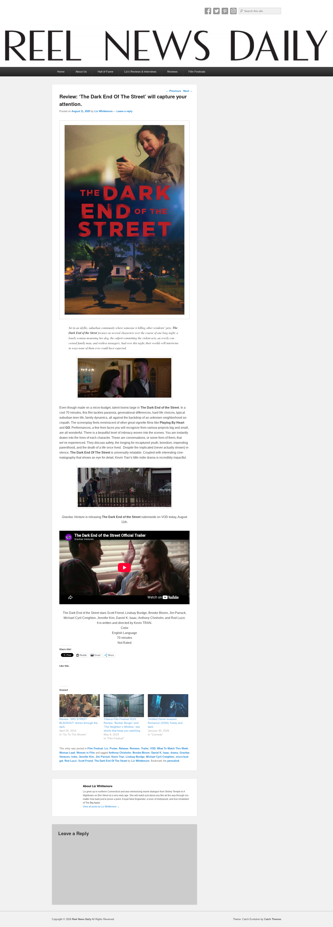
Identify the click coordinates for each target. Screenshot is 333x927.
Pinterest (225, 11)
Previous (173, 90)
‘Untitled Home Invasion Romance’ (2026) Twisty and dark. (165, 722)
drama (174, 752)
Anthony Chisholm (120, 752)
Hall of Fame (105, 71)
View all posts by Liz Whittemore (101, 806)
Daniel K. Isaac (160, 752)
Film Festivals (196, 71)
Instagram (233, 11)
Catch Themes (272, 919)
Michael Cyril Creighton (160, 756)
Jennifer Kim (86, 756)
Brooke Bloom (141, 752)
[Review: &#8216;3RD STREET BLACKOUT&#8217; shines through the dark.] (79, 705)
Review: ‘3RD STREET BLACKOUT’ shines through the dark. (78, 722)
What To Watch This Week (172, 748)
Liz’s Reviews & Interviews (140, 71)
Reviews (172, 71)
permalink (173, 760)
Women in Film (86, 752)
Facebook (208, 11)
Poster (113, 748)
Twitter (216, 11)
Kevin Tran (117, 756)
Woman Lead (67, 752)
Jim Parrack (103, 756)
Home (61, 71)
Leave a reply (124, 111)
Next (188, 90)
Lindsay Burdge (135, 756)
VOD (153, 748)
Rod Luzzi (71, 760)
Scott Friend (85, 760)
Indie (74, 756)
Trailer (145, 748)
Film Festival (95, 748)
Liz (106, 748)
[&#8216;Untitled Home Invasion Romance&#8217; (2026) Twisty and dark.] (168, 705)
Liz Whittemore (103, 111)
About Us (81, 71)
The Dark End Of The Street (110, 760)
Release (123, 748)
